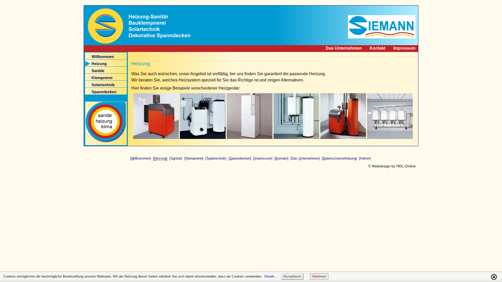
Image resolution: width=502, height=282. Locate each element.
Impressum (404, 48)
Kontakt (377, 48)
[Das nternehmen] (305, 158)
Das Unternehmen (344, 48)
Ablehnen (319, 276)
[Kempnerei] (193, 158)
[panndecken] (240, 158)
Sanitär (98, 71)
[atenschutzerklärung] (339, 158)
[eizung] (160, 158)
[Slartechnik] (216, 158)
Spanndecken (104, 92)
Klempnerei (102, 78)
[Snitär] (175, 158)
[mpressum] (262, 158)
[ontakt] (281, 158)
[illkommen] (140, 158)
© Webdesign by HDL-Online (392, 166)
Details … (271, 276)
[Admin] (365, 158)
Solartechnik (103, 85)
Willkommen (103, 57)
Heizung (99, 64)
